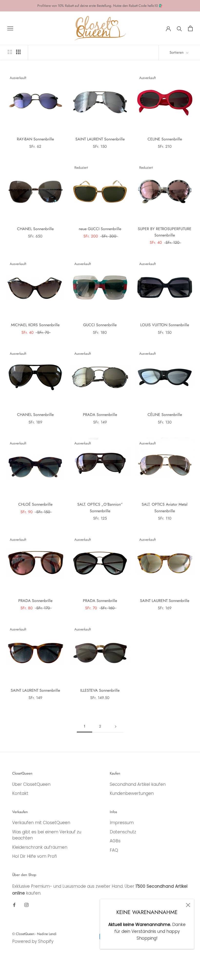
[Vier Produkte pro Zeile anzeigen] (18, 51)
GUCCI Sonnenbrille (100, 325)
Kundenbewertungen (132, 793)
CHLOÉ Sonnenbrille (35, 504)
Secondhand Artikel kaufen (138, 784)
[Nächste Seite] (115, 726)
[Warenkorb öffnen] (190, 28)
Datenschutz (123, 832)
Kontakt (20, 793)
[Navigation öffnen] (10, 28)
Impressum (122, 823)
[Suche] (179, 28)
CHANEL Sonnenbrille (35, 229)
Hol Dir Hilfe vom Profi (34, 856)
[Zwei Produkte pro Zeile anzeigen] (10, 51)
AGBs (115, 841)
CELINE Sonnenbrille (165, 139)
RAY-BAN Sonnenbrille (35, 139)
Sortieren (177, 52)
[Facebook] (14, 904)
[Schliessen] (188, 905)
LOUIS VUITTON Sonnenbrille (164, 325)
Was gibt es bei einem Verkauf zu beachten (46, 835)
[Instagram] (26, 904)
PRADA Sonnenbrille (100, 414)
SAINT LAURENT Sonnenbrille (100, 139)
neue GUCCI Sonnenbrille (100, 229)
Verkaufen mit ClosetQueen (41, 823)
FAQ (114, 850)
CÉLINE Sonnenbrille (165, 414)
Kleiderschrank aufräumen (39, 847)
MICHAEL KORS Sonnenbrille (35, 325)
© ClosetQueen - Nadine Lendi (34, 933)
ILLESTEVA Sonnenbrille (100, 690)
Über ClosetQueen (31, 784)
